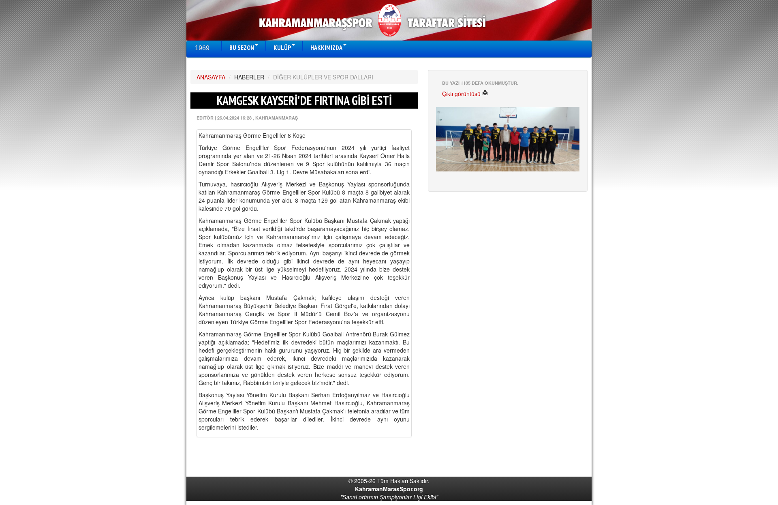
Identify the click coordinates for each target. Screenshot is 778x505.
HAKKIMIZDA (326, 47)
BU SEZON (241, 47)
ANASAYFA (211, 77)
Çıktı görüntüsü (462, 94)
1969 (202, 48)
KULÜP (282, 47)
